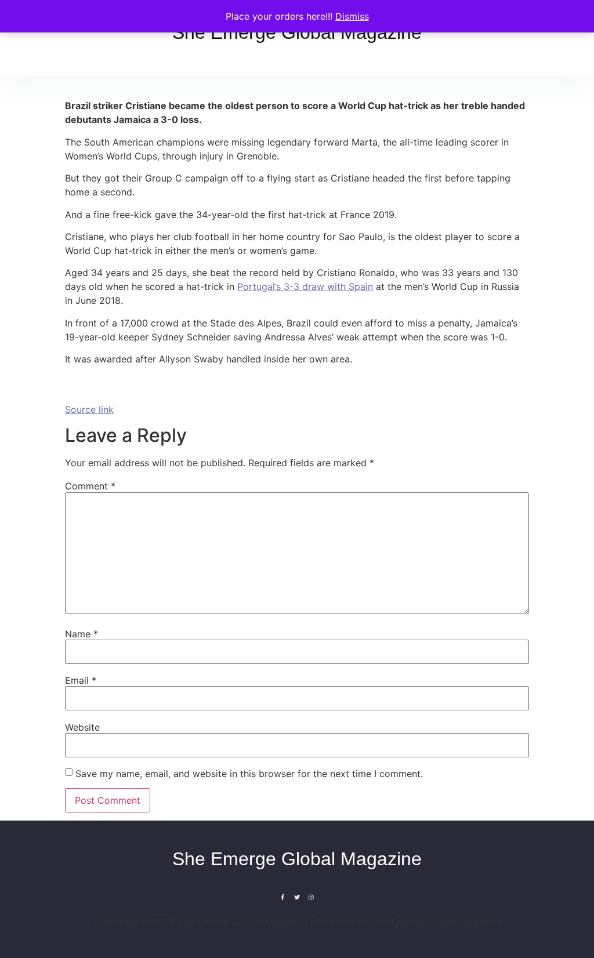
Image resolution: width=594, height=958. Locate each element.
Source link (89, 409)
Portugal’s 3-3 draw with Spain (305, 286)
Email (80, 680)
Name (81, 633)
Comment (90, 486)
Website (82, 727)
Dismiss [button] (352, 16)
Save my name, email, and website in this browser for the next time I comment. (249, 773)
